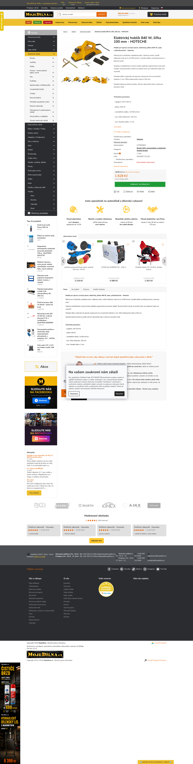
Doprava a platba (57, 8)
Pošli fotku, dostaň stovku (73, 598)
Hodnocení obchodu (96, 515)
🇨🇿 (162, 8)
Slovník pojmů (69, 608)
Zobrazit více (96, 541)
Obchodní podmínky (36, 598)
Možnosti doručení (120, 142)
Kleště (30, 150)
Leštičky (33, 62)
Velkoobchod (70, 8)
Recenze (67, 614)
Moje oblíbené (34, 583)
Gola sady (31, 41)
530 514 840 (126, 13)
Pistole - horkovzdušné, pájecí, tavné (38, 72)
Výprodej (33, 204)
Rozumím (119, 394)
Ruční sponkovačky (35, 175)
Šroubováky (32, 154)
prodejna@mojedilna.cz (105, 556)
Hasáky (30, 191)
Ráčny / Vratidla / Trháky (36, 129)
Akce (32, 196)
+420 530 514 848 (89, 556)
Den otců (30, 480)
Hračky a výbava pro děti (36, 187)
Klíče (29, 145)
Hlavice (30, 45)
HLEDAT (101, 14)
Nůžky (32, 66)
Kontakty (44, 8)
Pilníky (30, 166)
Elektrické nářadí (34, 54)
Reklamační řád (34, 608)
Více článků (34, 493)
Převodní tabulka (70, 611)
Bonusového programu (132, 172)
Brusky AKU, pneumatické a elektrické (151, 148)
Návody (66, 617)
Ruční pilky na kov (34, 171)
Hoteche (140, 139)
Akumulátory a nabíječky (39, 116)
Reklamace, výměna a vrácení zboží (41, 611)
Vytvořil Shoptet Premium (156, 660)
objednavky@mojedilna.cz (106, 554)
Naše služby (68, 595)
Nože (30, 183)
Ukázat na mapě (39, 556)
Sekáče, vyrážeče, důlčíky (37, 162)
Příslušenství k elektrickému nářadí (40, 111)
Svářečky (33, 81)
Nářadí (34, 32)
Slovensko (32, 595)
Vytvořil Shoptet (160, 643)
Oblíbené (81, 8)
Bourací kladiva (35, 98)
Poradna (67, 601)
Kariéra (66, 604)
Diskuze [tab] (86, 289)
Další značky (154, 505)
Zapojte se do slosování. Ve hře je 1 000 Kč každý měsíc (40, 456)
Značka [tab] (99, 289)
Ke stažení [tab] (75, 289)
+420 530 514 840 (89, 554)
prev (63, 261)
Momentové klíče (34, 37)
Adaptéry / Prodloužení (36, 137)
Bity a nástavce (33, 141)
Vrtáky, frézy (32, 158)
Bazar (32, 208)
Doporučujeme (34, 620)
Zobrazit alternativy (121, 166)
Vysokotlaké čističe (37, 89)
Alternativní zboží (69, 236)
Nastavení (74, 394)
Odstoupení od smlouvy (37, 604)
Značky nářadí (68, 589)
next (164, 261)
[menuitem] (28, 22)
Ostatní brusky (142, 150)
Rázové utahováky (36, 106)
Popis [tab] (65, 289)
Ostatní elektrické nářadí (39, 120)
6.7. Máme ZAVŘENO (35, 469)
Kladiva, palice (33, 133)
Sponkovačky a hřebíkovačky (40, 85)
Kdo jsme (67, 586)
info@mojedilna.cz (123, 15)
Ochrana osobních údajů (37, 601)
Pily (31, 77)
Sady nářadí (32, 50)
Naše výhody (68, 592)
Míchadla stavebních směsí (39, 102)
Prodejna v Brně (32, 8)
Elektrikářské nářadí (35, 125)
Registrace (155, 8)
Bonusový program (128, 8)
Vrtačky (32, 93)
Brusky (32, 58)
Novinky (33, 200)
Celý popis (117, 127)
